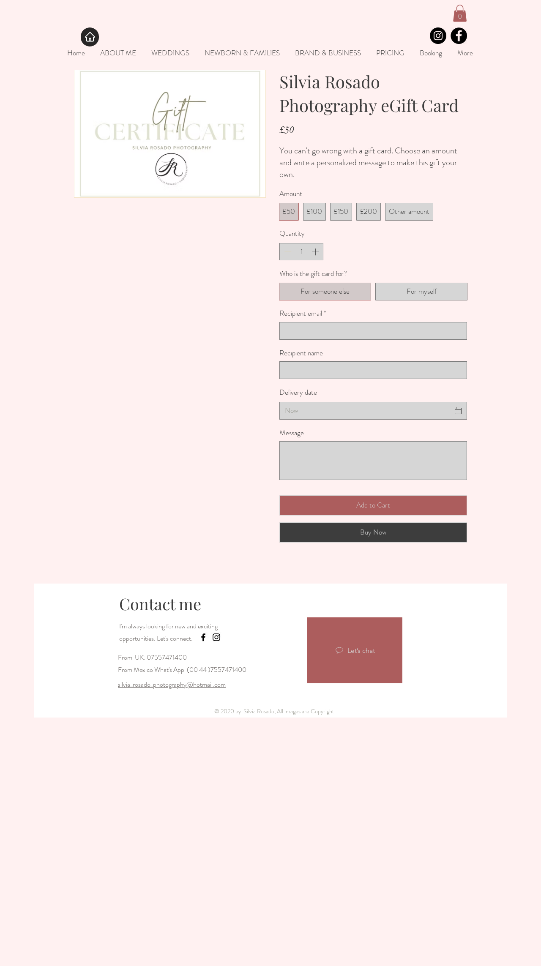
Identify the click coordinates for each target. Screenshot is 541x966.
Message (291, 433)
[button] (460, 13)
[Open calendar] (458, 411)
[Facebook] (459, 35)
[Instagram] (438, 35)
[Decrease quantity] (287, 251)
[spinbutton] (301, 251)
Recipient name (301, 353)
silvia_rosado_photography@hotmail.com (172, 684)
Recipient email (302, 313)
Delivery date (298, 392)
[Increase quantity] (316, 251)
